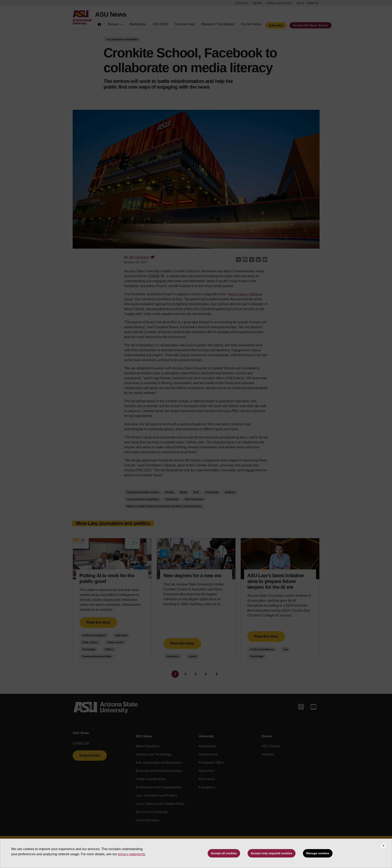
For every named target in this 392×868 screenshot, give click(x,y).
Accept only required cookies (271, 853)
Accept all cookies (224, 853)
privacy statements (131, 854)
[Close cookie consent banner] (383, 846)
